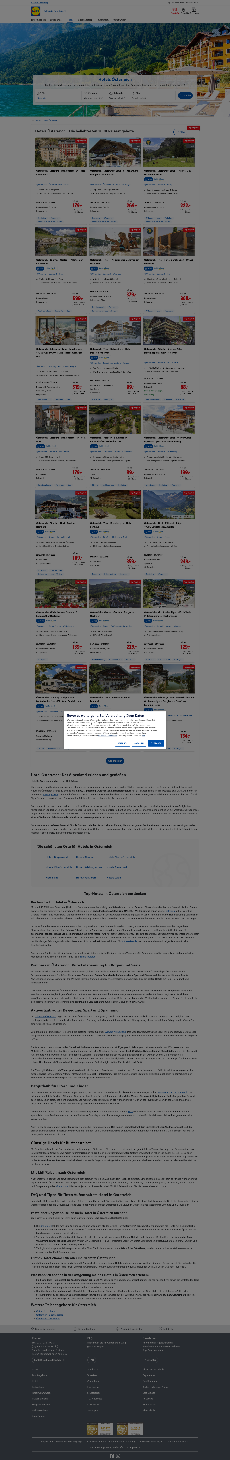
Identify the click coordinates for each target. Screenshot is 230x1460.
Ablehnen (122, 743)
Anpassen (139, 743)
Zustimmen (156, 743)
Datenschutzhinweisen (107, 735)
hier (143, 735)
